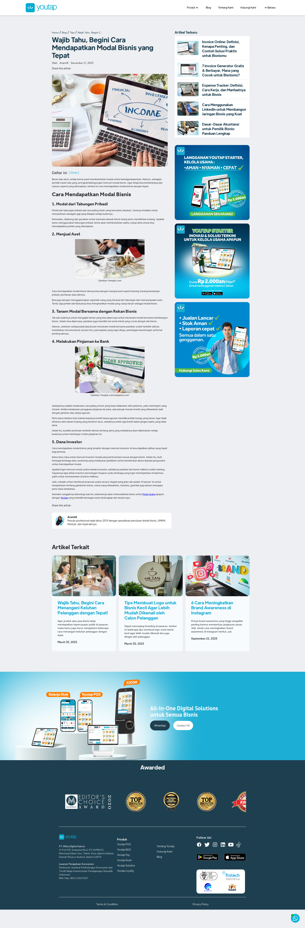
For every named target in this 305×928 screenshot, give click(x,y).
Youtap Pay (123, 855)
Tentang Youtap (165, 846)
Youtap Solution (126, 865)
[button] (192, 7)
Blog (64, 32)
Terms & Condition (107, 904)
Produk (122, 839)
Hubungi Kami (164, 851)
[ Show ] (74, 172)
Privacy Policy (201, 904)
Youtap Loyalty (125, 870)
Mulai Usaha (148, 494)
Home (55, 32)
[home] (104, 8)
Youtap (64, 498)
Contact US (183, 725)
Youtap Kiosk (124, 860)
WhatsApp (160, 725)
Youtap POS (124, 844)
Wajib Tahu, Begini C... (90, 32)
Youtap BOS (124, 849)
